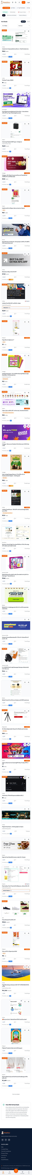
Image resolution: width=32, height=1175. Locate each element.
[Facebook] (5, 1140)
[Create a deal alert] (19, 2)
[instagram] (9, 1140)
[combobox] (24, 25)
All (3, 15)
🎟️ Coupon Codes (22, 12)
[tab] (6, 8)
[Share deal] (28, 31)
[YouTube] (2, 1140)
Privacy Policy (4, 1153)
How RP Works (4, 1159)
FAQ (2, 1147)
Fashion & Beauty (22, 15)
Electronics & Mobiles (11, 15)
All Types (5, 12)
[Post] (16, 1171)
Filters (5, 25)
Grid (24, 21)
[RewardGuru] (5, 2)
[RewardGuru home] (16, 1132)
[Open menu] (12, 2)
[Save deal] (25, 31)
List (29, 21)
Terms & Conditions (6, 1151)
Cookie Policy (4, 1149)
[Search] (15, 2)
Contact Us (4, 1155)
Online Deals (12, 12)
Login (28, 2)
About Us (3, 1157)
